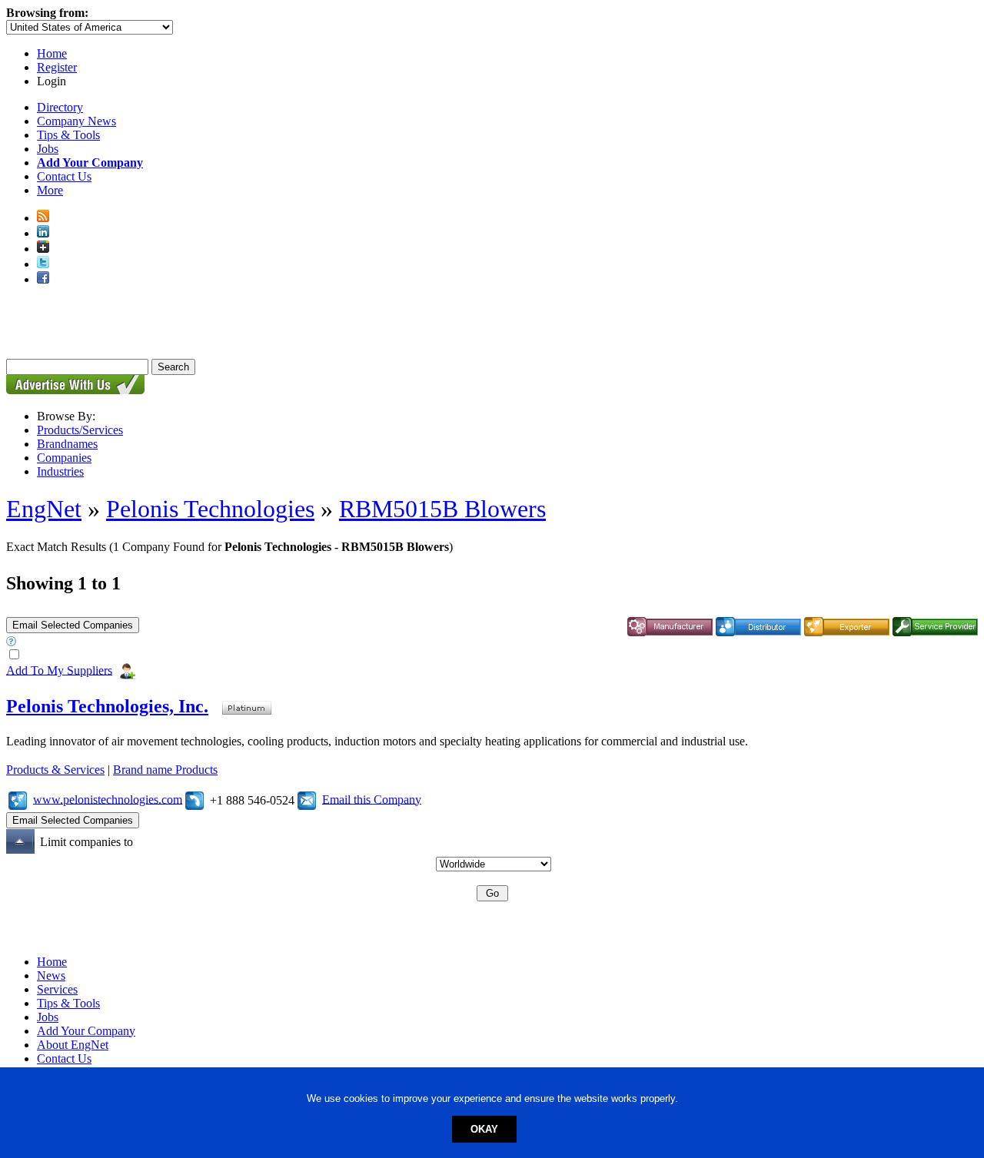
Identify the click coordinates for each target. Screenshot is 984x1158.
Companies (64, 457)
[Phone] (194, 798)
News (51, 975)
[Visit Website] (17, 798)
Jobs (47, 148)
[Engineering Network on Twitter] (43, 263)
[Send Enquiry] (307, 798)
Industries (60, 471)
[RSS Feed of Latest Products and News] (43, 217)
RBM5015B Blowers (442, 509)
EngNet (43, 509)
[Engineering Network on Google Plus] (43, 248)
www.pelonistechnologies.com (107, 798)
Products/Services (80, 429)
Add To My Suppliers (59, 669)
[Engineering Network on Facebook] (43, 279)
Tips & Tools (68, 134)
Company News (76, 121)
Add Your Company (86, 1030)
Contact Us (64, 176)
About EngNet (72, 1044)
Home (52, 53)
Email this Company (371, 798)
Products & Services (55, 769)
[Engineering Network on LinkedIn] (43, 233)
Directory (60, 107)
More (50, 190)
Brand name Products (165, 769)
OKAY (484, 1129)
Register (57, 67)
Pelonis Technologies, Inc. (107, 706)
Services (57, 989)
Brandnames (67, 443)
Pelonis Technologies (210, 509)
